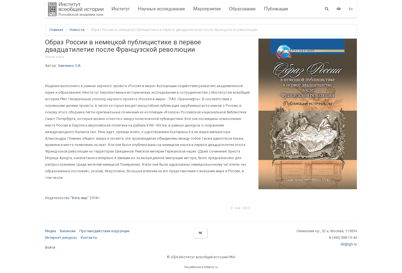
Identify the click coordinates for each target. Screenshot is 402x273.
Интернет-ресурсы (61, 237)
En (351, 9)
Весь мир (80, 198)
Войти (50, 247)
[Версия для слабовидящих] (339, 9)
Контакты (89, 237)
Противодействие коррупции (104, 231)
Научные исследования (161, 9)
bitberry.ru (211, 267)
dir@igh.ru (348, 244)
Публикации (276, 9)
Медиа (50, 231)
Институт (120, 9)
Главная (56, 30)
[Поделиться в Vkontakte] (200, 233)
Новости (77, 30)
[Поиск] (327, 9)
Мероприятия (207, 9)
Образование (242, 9)
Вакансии (68, 231)
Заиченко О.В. (69, 66)
